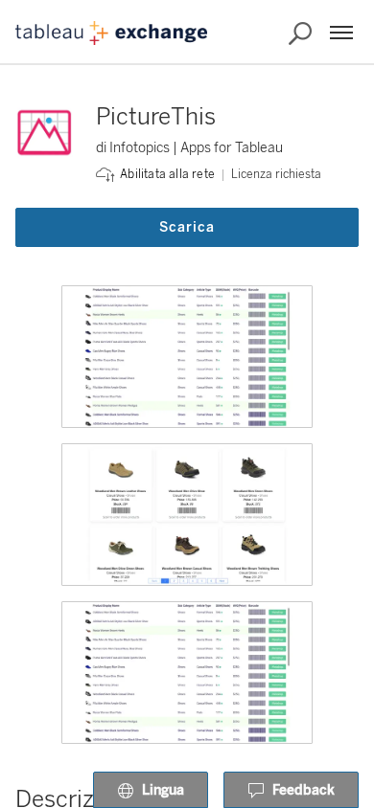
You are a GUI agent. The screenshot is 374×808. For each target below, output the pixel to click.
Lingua (163, 790)
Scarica (187, 227)
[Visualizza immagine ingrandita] (187, 356)
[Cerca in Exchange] (300, 33)
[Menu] (341, 32)
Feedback (303, 790)
